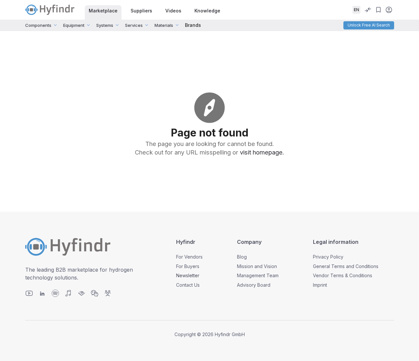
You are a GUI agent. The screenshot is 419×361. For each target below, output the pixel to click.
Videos (173, 10)
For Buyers (187, 266)
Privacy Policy (328, 257)
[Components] (55, 25)
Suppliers (141, 10)
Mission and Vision (257, 266)
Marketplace (103, 10)
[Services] (147, 25)
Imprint (320, 285)
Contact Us (188, 285)
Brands (193, 25)
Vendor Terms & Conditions (342, 275)
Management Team (258, 275)
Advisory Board (253, 285)
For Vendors (189, 257)
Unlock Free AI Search (369, 25)
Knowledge (207, 10)
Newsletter (187, 275)
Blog (242, 257)
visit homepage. (262, 152)
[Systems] (117, 25)
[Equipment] (88, 25)
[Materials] (177, 25)
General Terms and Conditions (345, 266)
